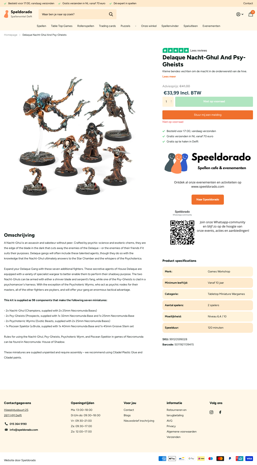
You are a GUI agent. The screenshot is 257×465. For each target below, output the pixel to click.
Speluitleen (191, 26)
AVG (169, 420)
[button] (172, 98)
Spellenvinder (170, 26)
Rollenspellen (85, 26)
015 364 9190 (18, 424)
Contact (248, 3)
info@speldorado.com (24, 429)
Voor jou (130, 403)
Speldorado (28, 460)
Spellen (41, 26)
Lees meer (169, 76)
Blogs (127, 415)
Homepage (10, 34)
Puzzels (125, 26)
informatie (174, 403)
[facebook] (220, 412)
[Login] (240, 14)
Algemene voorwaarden (182, 431)
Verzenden (174, 437)
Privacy (171, 426)
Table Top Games (61, 26)
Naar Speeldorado (207, 199)
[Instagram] (211, 412)
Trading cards (107, 26)
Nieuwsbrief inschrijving (139, 420)
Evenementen (211, 26)
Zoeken (110, 14)
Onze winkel (149, 26)
